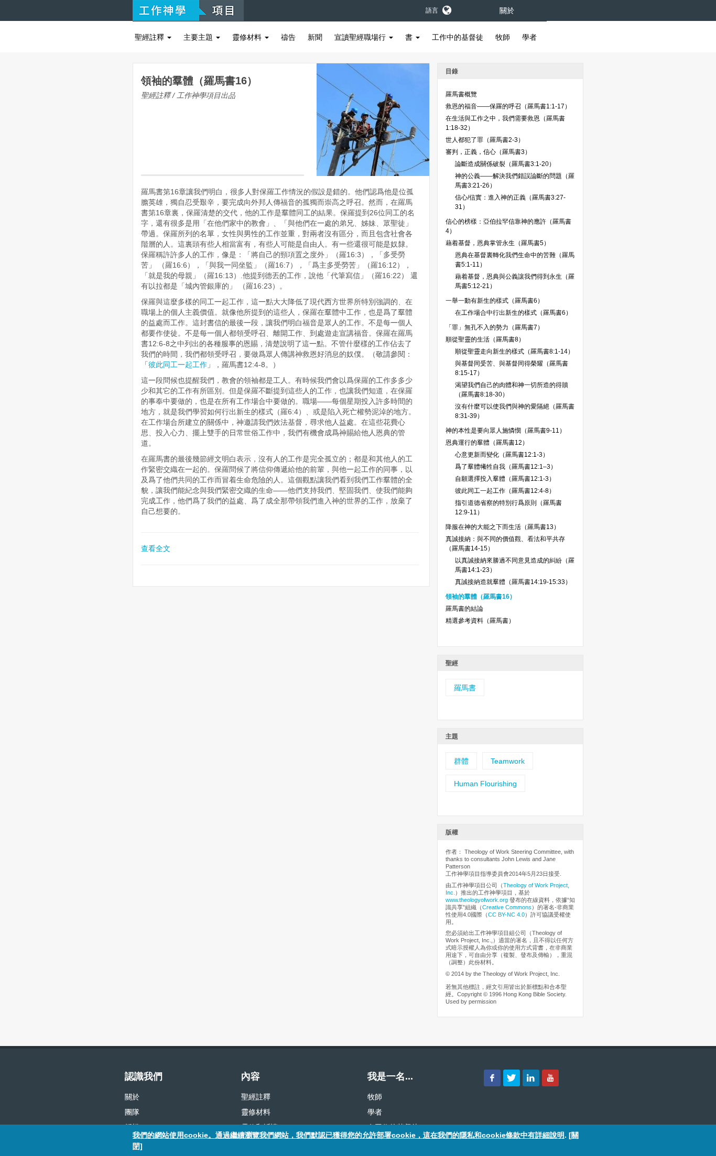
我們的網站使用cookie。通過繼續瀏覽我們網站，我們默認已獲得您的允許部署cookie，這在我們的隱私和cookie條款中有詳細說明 (349, 1135)
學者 (529, 37)
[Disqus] (281, 733)
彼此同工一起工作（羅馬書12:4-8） (505, 490)
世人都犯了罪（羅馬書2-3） (485, 140)
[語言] (446, 8)
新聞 (315, 37)
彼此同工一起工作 (177, 364)
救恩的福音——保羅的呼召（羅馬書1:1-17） (508, 106)
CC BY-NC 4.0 (506, 914)
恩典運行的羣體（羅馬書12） (487, 442)
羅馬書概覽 (461, 94)
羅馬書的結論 (464, 608)
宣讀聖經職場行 (361, 37)
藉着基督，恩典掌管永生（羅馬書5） (498, 243)
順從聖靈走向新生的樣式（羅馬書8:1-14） (514, 351)
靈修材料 (248, 37)
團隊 (132, 1112)
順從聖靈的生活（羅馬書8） (485, 339)
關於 (507, 10)
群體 (461, 761)
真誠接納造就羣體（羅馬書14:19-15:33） (513, 582)
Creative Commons (506, 907)
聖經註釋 (150, 37)
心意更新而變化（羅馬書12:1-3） (502, 454)
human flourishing (485, 783)
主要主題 (199, 37)
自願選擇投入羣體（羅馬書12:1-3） (505, 478)
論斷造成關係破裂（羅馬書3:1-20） (505, 164)
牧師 (502, 37)
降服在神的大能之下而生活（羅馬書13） (503, 527)
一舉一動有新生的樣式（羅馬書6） (495, 300)
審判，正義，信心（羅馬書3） (488, 152)
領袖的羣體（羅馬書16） (481, 596)
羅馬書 (465, 688)
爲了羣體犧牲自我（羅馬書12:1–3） (506, 466)
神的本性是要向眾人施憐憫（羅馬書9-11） (506, 430)
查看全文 (155, 548)
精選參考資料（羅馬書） (480, 620)
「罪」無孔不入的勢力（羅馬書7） (495, 327)
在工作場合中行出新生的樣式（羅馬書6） (513, 312)
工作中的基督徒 (457, 37)
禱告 (288, 37)
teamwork (508, 761)
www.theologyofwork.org (477, 900)
